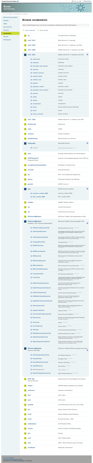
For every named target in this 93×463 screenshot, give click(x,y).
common (31, 134)
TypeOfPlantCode (38, 366)
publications (32, 424)
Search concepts (44, 30)
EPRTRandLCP (33, 158)
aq (29, 35)
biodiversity (32, 124)
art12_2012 (31, 40)
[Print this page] (78, 1)
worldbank (31, 447)
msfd (29, 414)
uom (29, 438)
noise (30, 419)
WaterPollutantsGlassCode (40, 337)
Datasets (5, 20)
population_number (38, 86)
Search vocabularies (30, 30)
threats (35, 107)
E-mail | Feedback (8, 457)
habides (30, 202)
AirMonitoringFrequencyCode (41, 227)
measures (35, 69)
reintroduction (37, 103)
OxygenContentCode (38, 310)
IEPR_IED (31, 379)
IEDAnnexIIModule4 (34, 348)
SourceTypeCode (37, 326)
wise (29, 443)
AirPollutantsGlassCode (39, 231)
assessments (36, 59)
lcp (29, 409)
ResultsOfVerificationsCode (40, 362)
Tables (5, 23)
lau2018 (30, 404)
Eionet (10, 13)
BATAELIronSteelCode (39, 251)
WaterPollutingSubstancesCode (42, 373)
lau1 (29, 395)
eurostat (31, 170)
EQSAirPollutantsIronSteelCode (42, 288)
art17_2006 (31, 50)
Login (74, 1)
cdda (29, 129)
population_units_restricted (40, 90)
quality (35, 97)
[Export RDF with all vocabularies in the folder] (87, 55)
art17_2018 (31, 119)
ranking (35, 100)
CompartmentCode (38, 273)
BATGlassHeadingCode (39, 260)
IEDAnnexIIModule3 (34, 221)
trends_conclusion (38, 114)
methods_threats (37, 76)
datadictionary (33, 138)
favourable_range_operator (40, 66)
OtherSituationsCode (39, 305)
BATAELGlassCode (38, 245)
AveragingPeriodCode (39, 242)
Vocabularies (7, 33)
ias (29, 207)
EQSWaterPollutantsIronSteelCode (42, 301)
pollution (35, 83)
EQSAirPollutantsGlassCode (41, 283)
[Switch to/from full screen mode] (81, 1)
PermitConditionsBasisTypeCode (42, 314)
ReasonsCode (37, 317)
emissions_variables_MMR (40, 193)
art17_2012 (31, 54)
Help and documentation (10, 17)
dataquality (31, 143)
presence (35, 93)
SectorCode (36, 322)
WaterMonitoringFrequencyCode (42, 333)
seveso (30, 428)
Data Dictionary (17, 13)
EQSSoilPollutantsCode (39, 292)
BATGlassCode (37, 256)
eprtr (29, 153)
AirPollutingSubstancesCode (41, 355)
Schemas (6, 30)
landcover (31, 390)
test (29, 433)
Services (5, 36)
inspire (30, 385)
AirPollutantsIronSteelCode (40, 237)
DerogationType (37, 358)
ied (29, 212)
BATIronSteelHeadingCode (40, 269)
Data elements (7, 27)
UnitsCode (36, 329)
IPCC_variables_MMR (39, 196)
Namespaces (7, 39)
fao (29, 174)
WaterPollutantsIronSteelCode (41, 341)
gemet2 (30, 184)
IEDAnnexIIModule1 (34, 216)
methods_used (37, 79)
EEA (11, 1)
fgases (30, 179)
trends (34, 110)
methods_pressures (38, 72)
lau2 (29, 400)
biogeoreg (36, 62)
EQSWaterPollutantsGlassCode (41, 296)
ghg (29, 189)
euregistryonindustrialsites (37, 165)
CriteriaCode (36, 277)
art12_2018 (31, 45)
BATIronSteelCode (38, 265)
